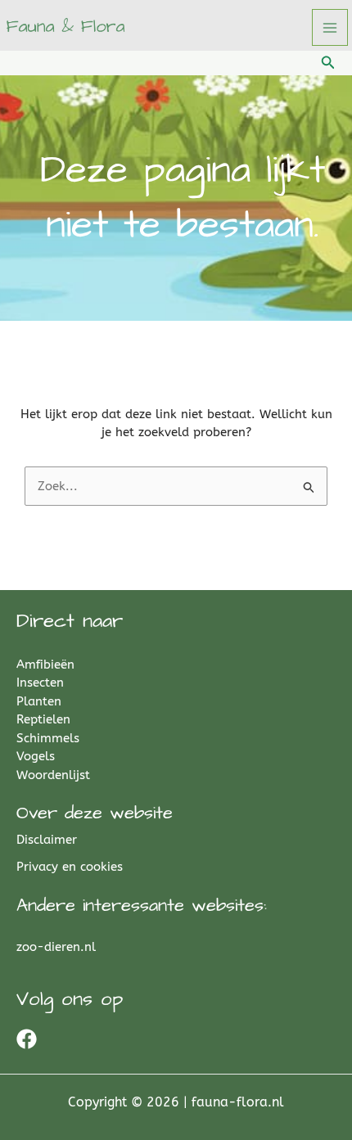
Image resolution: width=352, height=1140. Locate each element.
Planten (38, 701)
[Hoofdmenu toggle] (330, 27)
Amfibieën (45, 664)
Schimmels (47, 738)
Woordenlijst (53, 775)
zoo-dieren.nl (56, 946)
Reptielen (43, 719)
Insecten (40, 682)
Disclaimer (46, 839)
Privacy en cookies (69, 866)
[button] (328, 63)
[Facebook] (26, 1039)
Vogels (35, 756)
